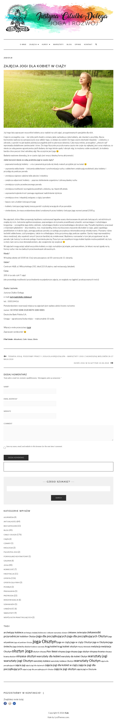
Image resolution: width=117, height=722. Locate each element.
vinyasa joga (64, 652)
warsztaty (9, 613)
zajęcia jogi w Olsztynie (86, 669)
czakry (7, 543)
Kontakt (88, 44)
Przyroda (8, 596)
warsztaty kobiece (42, 661)
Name (6, 387)
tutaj (29, 328)
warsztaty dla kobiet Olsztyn (74, 657)
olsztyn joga (22, 651)
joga (6, 565)
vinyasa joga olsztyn (80, 652)
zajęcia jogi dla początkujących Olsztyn (38, 669)
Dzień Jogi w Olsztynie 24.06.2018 (91, 363)
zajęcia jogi (20, 665)
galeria (7, 561)
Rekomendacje (11, 600)
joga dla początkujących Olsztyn (87, 636)
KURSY (45, 44)
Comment (8, 423)
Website (7, 411)
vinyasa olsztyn (26, 656)
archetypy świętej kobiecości (35, 633)
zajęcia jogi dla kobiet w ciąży (61, 665)
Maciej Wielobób (84, 647)
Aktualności (18, 339)
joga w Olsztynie (100, 642)
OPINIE (78, 44)
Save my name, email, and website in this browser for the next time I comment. (34, 446)
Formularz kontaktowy (16, 556)
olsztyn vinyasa (39, 652)
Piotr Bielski (52, 652)
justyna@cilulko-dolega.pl (21, 297)
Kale (67, 713)
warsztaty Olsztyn (87, 660)
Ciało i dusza (27, 339)
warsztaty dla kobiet (49, 656)
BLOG (69, 44)
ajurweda (9, 517)
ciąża (6, 539)
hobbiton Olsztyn (28, 637)
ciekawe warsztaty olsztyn (57, 633)
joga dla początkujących (51, 636)
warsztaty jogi (97, 656)
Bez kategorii (10, 526)
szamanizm (9, 604)
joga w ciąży (63, 642)
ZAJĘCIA (33, 44)
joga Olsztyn (45, 641)
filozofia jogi (11, 552)
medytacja (9, 574)
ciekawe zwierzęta (77, 632)
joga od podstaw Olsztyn (23, 642)
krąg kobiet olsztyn (67, 646)
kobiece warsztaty (38, 647)
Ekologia (8, 548)
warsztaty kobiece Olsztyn (62, 661)
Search (58, 498)
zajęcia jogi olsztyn (65, 669)
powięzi (7, 587)
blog (6, 530)
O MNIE (23, 44)
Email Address (10, 399)
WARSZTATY (58, 44)
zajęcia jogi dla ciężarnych (35, 665)
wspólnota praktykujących (18, 617)
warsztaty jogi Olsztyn (18, 660)
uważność (9, 609)
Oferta (35, 339)
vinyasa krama (97, 651)
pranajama (9, 591)
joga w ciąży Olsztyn (81, 642)
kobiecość (9, 569)
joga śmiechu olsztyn (22, 647)
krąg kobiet (51, 646)
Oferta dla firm (12, 582)
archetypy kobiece (13, 632)
